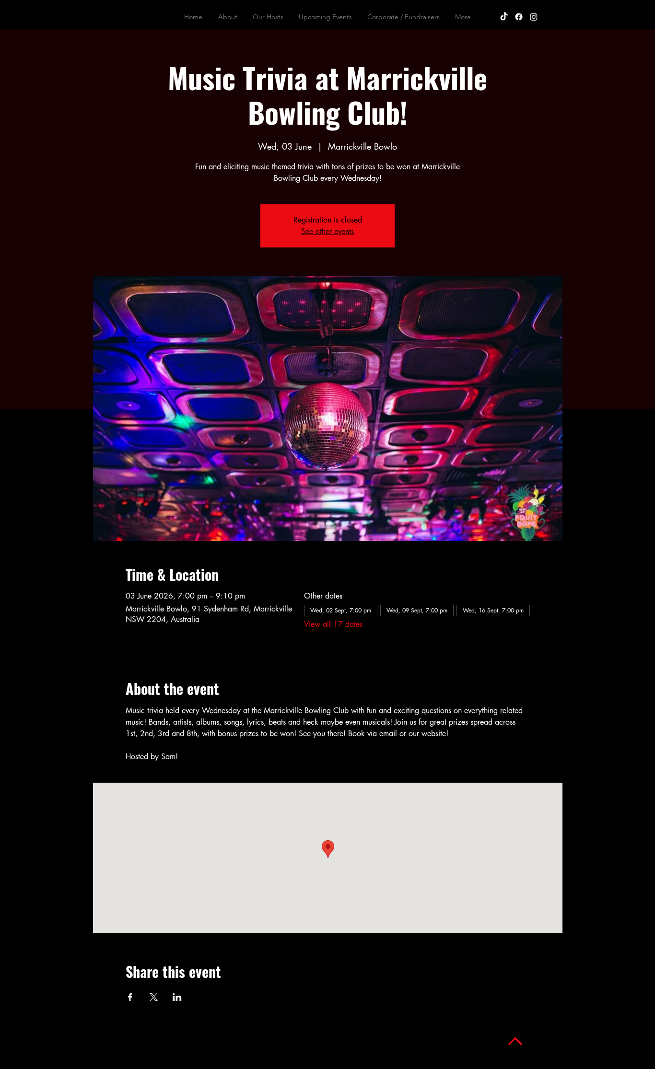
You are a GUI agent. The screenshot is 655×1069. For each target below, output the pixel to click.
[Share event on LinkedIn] (177, 997)
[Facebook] (519, 17)
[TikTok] (504, 17)
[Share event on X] (153, 997)
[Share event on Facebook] (130, 997)
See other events (327, 231)
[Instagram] (533, 17)
